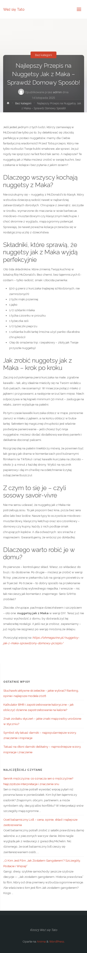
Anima (41, 941)
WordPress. (57, 941)
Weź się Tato (14, 9)
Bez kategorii (43, 55)
